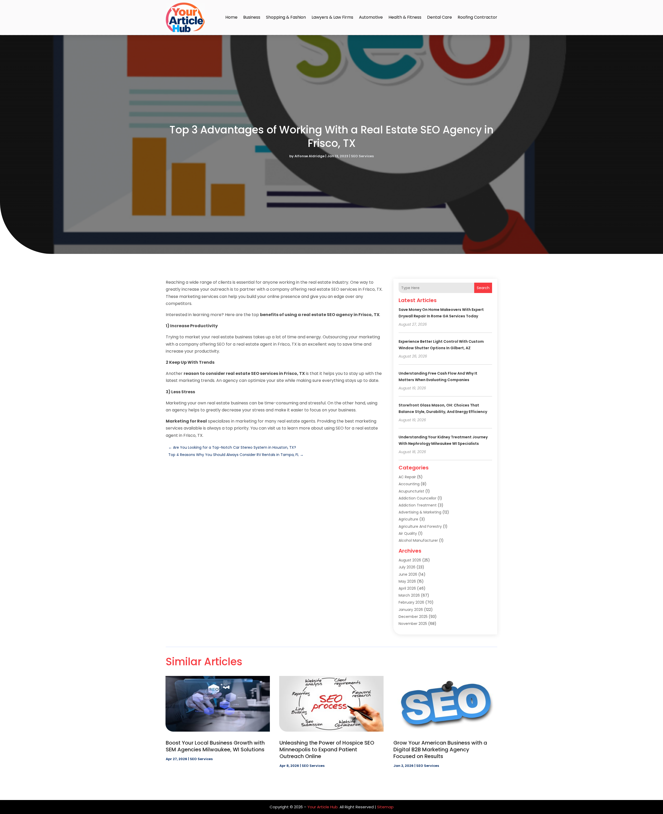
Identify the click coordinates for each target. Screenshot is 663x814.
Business (251, 17)
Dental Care (439, 17)
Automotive (371, 17)
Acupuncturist (411, 491)
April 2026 (407, 588)
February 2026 (411, 602)
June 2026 (408, 574)
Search (483, 287)
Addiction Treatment (418, 505)
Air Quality (408, 533)
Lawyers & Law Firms (332, 17)
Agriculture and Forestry (420, 526)
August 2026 (410, 560)
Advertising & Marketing (420, 512)
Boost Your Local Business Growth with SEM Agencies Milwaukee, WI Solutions (215, 746)
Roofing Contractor (477, 17)
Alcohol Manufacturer (418, 540)
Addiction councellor (417, 498)
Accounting (409, 484)
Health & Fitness (404, 17)
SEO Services (362, 156)
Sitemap (385, 807)
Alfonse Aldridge (309, 156)
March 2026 (409, 595)
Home (231, 17)
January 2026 (411, 609)
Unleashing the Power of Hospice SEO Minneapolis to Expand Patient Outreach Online (326, 749)
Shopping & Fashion (286, 17)
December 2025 (413, 616)
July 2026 (407, 567)
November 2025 (413, 623)
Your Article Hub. (322, 807)
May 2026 (407, 581)
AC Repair (407, 477)
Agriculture (408, 519)
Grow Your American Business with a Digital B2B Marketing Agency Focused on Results (440, 749)
